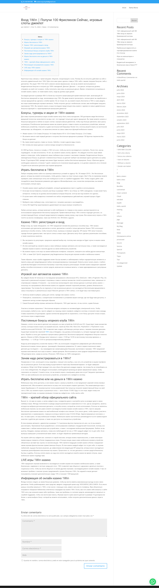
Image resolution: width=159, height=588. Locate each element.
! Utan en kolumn (123, 160)
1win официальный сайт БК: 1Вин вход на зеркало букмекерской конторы (127, 33)
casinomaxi (121, 190)
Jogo (118, 219)
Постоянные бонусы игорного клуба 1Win (39, 51)
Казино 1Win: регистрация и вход (36, 45)
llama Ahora (133, 8)
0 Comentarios (53, 27)
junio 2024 (120, 93)
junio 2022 (120, 140)
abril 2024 (120, 100)
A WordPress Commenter (126, 77)
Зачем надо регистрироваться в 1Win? (38, 53)
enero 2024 (121, 110)
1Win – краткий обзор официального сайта (39, 62)
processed (120, 240)
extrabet (120, 199)
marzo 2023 (121, 137)
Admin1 (27, 27)
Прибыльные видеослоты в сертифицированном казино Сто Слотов (127, 50)
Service (119, 246)
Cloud (119, 196)
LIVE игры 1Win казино (32, 68)
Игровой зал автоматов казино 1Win (37, 48)
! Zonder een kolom (124, 166)
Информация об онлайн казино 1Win (37, 70)
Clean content (122, 193)
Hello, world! (121, 206)
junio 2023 (120, 130)
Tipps (119, 256)
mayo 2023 (121, 133)
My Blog (120, 226)
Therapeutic (121, 253)
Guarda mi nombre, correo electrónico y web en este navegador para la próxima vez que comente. (59, 560)
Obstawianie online (124, 236)
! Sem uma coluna (123, 153)
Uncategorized (122, 263)
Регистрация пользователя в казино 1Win (39, 65)
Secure (119, 243)
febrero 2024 (121, 107)
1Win (47, 332)
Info (118, 213)
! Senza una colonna (124, 156)
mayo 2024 (121, 97)
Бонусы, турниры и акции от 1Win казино (38, 39)
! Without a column (124, 163)
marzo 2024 (121, 103)
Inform (119, 216)
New (118, 230)
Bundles (120, 186)
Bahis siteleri (121, 176)
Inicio (124, 8)
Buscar (134, 20)
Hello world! (121, 80)
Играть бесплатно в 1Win (33, 42)
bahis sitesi (121, 180)
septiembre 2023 (123, 123)
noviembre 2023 (122, 117)
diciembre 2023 (122, 113)
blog (118, 183)
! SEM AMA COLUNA (124, 150)
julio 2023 (120, 127)
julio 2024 (120, 90)
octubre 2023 (121, 120)
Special (119, 249)
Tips (118, 260)
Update (119, 266)
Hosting (119, 210)
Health (119, 203)
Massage (120, 223)
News (44, 27)
